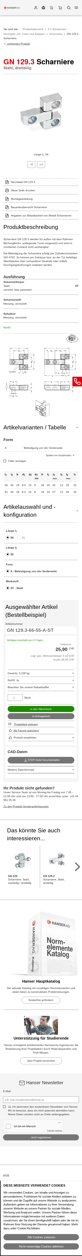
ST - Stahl (16, 588)
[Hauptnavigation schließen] (76, 7)
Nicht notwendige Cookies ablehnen (41, 1246)
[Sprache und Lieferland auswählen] (43, 7)
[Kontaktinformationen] (77, 381)
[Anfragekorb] (51, 7)
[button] (35, 7)
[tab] (31, 164)
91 (23, 537)
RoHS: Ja (13, 680)
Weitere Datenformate (21, 769)
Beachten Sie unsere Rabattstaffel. (29, 687)
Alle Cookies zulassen (41, 1237)
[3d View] (72, 338)
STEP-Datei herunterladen (44, 759)
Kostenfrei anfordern (41, 1000)
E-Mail (7, 1091)
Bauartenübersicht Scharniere (29, 207)
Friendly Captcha (54, 1130)
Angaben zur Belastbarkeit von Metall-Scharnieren (41, 215)
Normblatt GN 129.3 (23, 182)
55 (12, 554)
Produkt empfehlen (25, 737)
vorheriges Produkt (18, 43)
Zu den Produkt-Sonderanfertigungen (26, 806)
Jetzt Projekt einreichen (41, 1060)
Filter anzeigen (17, 460)
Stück (27, 697)
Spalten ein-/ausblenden (58, 455)
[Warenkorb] (60, 7)
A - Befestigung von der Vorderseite (33, 571)
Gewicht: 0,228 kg (18, 673)
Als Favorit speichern (26, 730)
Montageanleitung (22, 198)
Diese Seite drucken (23, 190)
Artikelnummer (14, 623)
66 (12, 537)
